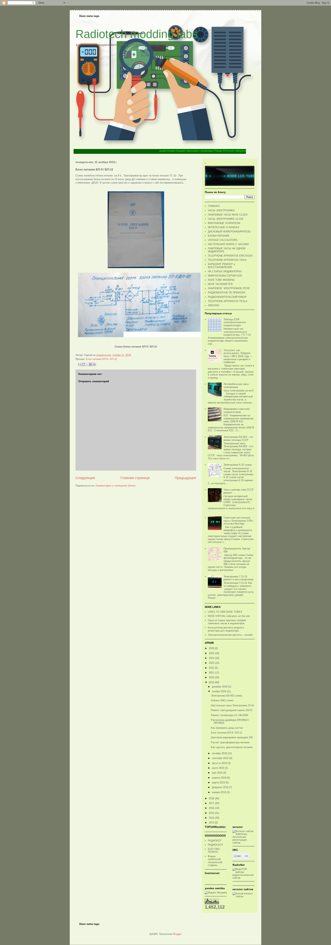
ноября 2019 (219, 691)
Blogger (177, 934)
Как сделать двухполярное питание (231, 747)
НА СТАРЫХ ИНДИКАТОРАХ (225, 271)
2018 (212, 798)
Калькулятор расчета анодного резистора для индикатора (226, 629)
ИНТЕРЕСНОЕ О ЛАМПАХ (223, 227)
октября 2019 (220, 753)
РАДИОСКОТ (215, 844)
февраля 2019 (220, 787)
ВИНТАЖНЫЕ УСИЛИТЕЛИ (224, 223)
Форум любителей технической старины (215, 861)
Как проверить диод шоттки (227, 727)
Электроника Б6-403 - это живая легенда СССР (238, 438)
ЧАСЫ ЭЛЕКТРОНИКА (221, 210)
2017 (212, 803)
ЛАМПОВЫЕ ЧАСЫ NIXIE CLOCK (228, 214)
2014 (212, 817)
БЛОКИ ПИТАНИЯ (218, 235)
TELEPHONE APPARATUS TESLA (227, 301)
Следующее (85, 478)
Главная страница (135, 478)
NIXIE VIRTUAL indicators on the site (229, 616)
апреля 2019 (219, 777)
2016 (212, 808)
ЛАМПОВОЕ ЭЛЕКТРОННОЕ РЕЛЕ (229, 288)
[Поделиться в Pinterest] (94, 364)
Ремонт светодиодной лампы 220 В (231, 710)
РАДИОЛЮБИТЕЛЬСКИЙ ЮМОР (227, 297)
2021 (212, 672)
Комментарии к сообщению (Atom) (115, 485)
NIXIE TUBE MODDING (221, 279)
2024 (212, 658)
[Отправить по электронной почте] (80, 364)
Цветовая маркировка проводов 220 (232, 737)
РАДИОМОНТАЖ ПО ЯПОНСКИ (226, 292)
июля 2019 (218, 767)
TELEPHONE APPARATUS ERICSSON (230, 255)
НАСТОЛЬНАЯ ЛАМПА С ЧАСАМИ (228, 244)
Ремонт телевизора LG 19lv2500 (229, 715)
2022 (212, 667)
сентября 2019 (220, 758)
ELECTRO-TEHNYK (214, 851)
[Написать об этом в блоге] (83, 364)
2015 (212, 813)
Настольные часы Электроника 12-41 (232, 705)
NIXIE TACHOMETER (220, 284)
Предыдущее (185, 478)
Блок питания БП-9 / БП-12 (101, 359)
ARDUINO (213, 305)
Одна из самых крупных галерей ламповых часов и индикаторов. (227, 622)
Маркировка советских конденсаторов (237, 410)
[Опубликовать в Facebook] (91, 364)
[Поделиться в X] (87, 364)
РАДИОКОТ (214, 840)
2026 (212, 648)
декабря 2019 (220, 686)
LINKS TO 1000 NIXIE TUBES (225, 611)
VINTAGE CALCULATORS (223, 240)
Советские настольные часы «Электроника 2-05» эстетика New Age (238, 520)
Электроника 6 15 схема (238, 464)
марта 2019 (219, 782)
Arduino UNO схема (222, 700)
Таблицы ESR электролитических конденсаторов (235, 322)
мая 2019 (217, 772)
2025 (212, 653)
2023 (212, 662)
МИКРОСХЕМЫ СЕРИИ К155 (225, 275)
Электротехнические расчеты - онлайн (230, 634)
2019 (212, 682)
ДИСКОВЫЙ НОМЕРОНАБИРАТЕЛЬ (229, 231)
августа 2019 (220, 763)
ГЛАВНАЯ (213, 206)
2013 (212, 822)
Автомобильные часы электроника (236, 386)
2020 (212, 677)
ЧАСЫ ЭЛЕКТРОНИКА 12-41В (225, 218)
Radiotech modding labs (136, 34)
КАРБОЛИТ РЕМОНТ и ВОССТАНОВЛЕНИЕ (221, 266)
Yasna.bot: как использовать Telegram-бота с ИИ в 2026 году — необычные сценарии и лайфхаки (238, 356)
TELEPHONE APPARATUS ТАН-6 (227, 259)
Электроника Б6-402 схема (226, 695)
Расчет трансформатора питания (230, 742)
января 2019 (219, 792)
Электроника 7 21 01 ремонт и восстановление (238, 578)
